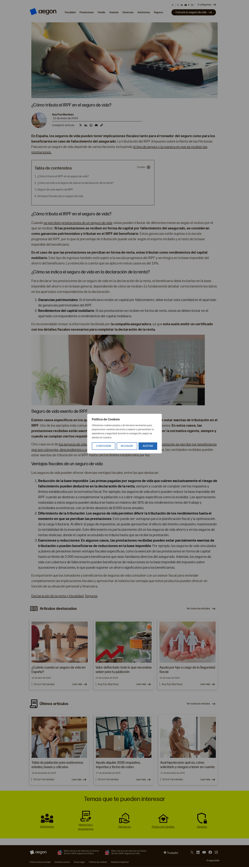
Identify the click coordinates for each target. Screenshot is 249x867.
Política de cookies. (122, 437)
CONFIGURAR (103, 446)
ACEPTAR (148, 446)
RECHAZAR (127, 446)
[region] (124, 433)
